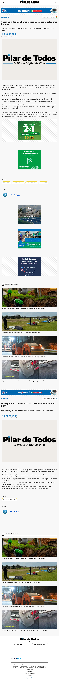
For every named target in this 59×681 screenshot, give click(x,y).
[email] (13, 34)
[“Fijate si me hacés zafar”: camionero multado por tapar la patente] (29, 369)
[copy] (16, 34)
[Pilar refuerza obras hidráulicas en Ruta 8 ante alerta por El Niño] (29, 297)
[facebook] (7, 34)
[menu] (3, 2)
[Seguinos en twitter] (15, 645)
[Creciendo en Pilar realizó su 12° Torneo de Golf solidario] (29, 321)
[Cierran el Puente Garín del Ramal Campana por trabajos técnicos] (29, 345)
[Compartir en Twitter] (10, 34)
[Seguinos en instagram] (18, 645)
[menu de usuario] (55, 2)
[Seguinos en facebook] (21, 645)
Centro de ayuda (29, 669)
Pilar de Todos (15, 195)
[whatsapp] (4, 34)
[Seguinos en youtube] (11, 645)
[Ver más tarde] (2, 34)
